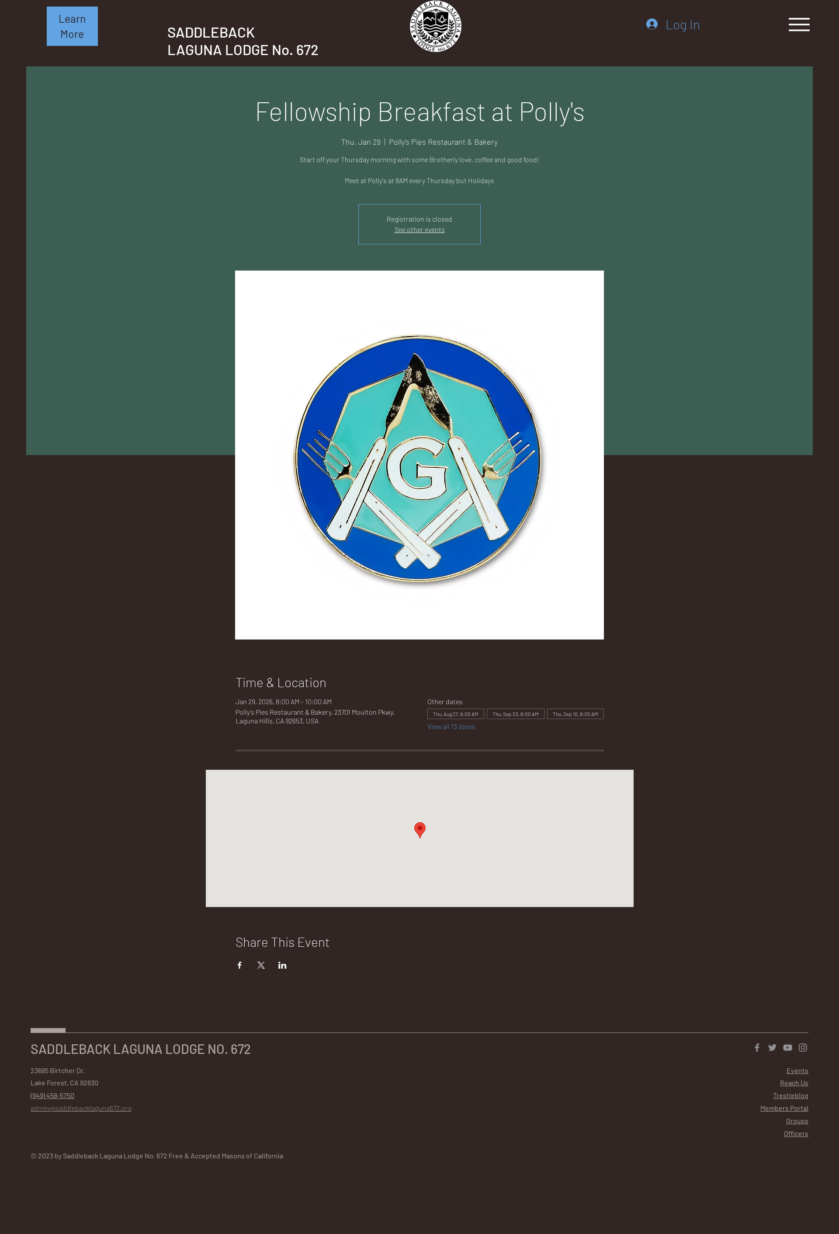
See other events (420, 229)
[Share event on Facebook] (240, 965)
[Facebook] (757, 1047)
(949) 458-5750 (52, 1095)
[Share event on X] (261, 965)
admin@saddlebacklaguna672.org (81, 1108)
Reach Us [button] (794, 1082)
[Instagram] (802, 1047)
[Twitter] (772, 1047)
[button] (72, 26)
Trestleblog (790, 1095)
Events (797, 1070)
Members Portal (784, 1108)
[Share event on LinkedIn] (282, 965)
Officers (796, 1133)
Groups (797, 1120)
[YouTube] (787, 1047)
